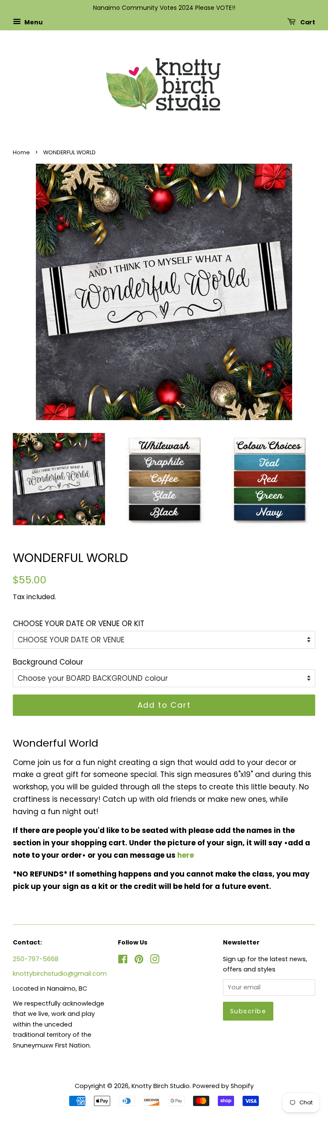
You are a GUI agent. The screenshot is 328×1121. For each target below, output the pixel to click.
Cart (307, 22)
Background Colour (48, 662)
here (185, 855)
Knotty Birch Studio (161, 1086)
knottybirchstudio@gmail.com (60, 973)
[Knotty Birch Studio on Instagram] (154, 960)
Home (21, 152)
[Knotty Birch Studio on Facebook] (123, 960)
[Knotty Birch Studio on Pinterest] (139, 960)
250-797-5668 (36, 959)
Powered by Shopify (223, 1086)
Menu (33, 22)
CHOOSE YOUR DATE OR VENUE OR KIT (78, 623)
